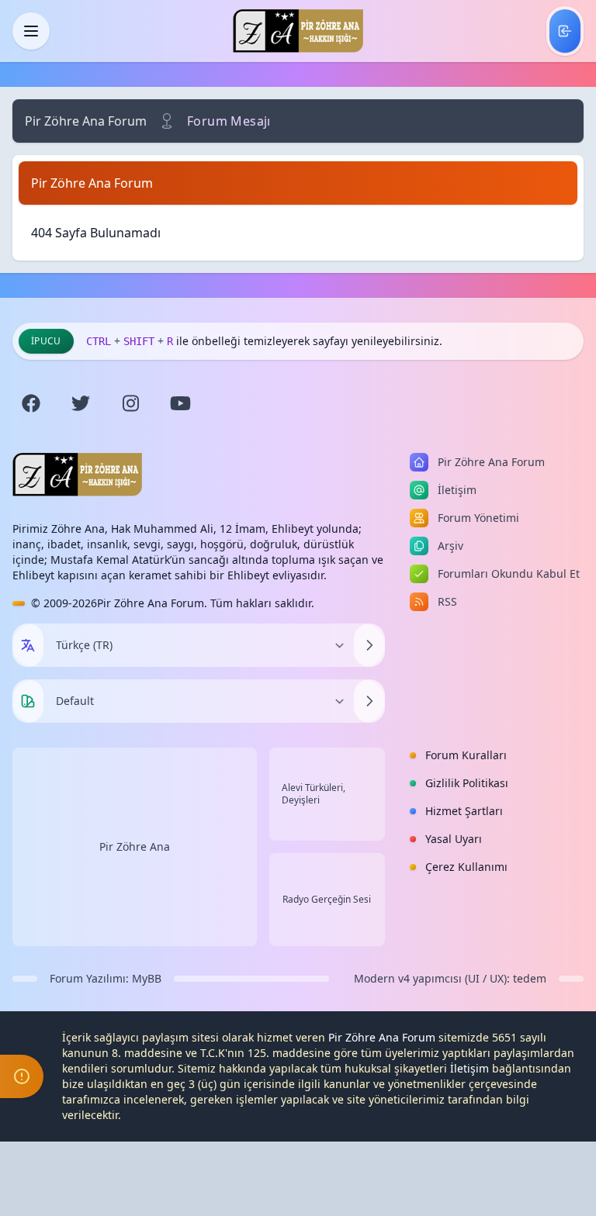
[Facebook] (31, 403)
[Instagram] (130, 403)
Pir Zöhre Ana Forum (86, 121)
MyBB (146, 978)
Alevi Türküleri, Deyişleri (313, 794)
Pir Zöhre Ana (134, 846)
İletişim (469, 1068)
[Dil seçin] (27, 645)
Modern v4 (382, 978)
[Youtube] (180, 403)
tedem (529, 978)
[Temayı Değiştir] (369, 701)
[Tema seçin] (27, 701)
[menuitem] (565, 31)
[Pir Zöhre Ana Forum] (297, 31)
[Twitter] (80, 403)
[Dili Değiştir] (369, 645)
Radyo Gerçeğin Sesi (326, 899)
